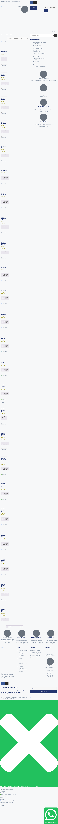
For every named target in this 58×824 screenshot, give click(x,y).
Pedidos (21, 658)
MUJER (36, 64)
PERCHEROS (36, 56)
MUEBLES (35, 55)
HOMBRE (37, 63)
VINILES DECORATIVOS (38, 58)
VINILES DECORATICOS (40, 66)
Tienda (20, 652)
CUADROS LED (36, 47)
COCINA (37, 61)
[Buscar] (55, 35)
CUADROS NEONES (38, 48)
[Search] (46, 11)
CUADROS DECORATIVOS (39, 42)
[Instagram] (35, 2)
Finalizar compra (23, 657)
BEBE (36, 59)
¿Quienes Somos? (23, 650)
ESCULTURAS (38, 45)
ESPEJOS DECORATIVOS (39, 53)
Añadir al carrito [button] (3, 59)
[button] (22, 662)
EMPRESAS (36, 50)
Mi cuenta (21, 655)
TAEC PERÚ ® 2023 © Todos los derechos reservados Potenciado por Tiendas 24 (14, 698)
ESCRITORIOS (36, 51)
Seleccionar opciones (5, 83)
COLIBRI (37, 43)
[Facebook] (31, 2)
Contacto (21, 653)
